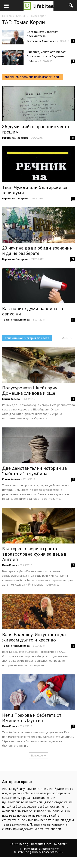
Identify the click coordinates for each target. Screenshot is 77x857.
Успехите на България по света (27, 338)
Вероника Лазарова (15, 137)
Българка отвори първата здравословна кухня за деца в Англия (34, 554)
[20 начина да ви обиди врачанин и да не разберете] (38, 225)
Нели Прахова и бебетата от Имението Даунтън (31, 718)
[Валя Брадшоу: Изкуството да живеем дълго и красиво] (38, 611)
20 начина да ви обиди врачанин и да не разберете (37, 250)
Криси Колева (11, 398)
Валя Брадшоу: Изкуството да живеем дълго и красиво (34, 637)
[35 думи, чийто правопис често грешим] (38, 103)
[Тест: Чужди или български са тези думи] (38, 164)
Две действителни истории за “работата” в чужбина (34, 471)
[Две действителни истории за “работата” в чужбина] (38, 445)
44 (72, 137)
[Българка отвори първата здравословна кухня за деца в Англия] (38, 525)
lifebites (32, 61)
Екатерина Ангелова (40, 41)
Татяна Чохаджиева (16, 319)
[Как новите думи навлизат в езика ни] (38, 285)
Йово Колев (9, 565)
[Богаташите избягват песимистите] (13, 37)
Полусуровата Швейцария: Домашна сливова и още (30, 390)
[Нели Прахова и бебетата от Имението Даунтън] (38, 692)
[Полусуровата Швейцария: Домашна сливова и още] (38, 365)
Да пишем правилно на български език (32, 77)
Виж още (37, 755)
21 (72, 259)
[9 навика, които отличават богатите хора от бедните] (13, 57)
